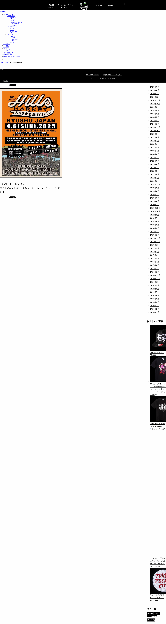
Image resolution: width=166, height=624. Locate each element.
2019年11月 (155, 184)
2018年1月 (154, 235)
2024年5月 (154, 117)
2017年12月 (155, 238)
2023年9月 (154, 134)
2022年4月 (154, 174)
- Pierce (12, 19)
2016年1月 (154, 312)
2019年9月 (154, 188)
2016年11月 (155, 279)
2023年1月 (154, 157)
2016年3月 (154, 305)
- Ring (12, 20)
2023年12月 (155, 127)
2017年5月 (154, 258)
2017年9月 (154, 248)
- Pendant (13, 17)
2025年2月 (154, 94)
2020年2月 (154, 181)
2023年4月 (154, 151)
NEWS (75, 5)
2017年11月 (155, 242)
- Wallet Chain (14, 23)
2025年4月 (154, 90)
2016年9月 (154, 285)
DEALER (98, 5)
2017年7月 (154, 252)
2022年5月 (154, 171)
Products (151, 620)
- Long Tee (13, 31)
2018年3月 (154, 231)
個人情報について (9, 54)
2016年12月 (155, 275)
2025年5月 (154, 87)
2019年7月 (154, 194)
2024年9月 (154, 107)
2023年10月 (155, 131)
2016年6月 (154, 295)
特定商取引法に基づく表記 (11, 56)
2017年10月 (155, 245)
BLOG (110, 5)
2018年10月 (155, 211)
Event (6, 81)
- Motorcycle (14, 39)
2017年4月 (154, 262)
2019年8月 (154, 191)
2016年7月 (154, 292)
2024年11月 (155, 100)
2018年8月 (154, 215)
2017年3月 (154, 265)
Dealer (150, 613)
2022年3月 (154, 178)
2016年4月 (154, 302)
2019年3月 (154, 205)
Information (152, 617)
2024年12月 (155, 97)
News (7, 62)
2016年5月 (154, 299)
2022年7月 (154, 168)
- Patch (12, 37)
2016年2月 (154, 309)
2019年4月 (154, 201)
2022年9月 (154, 161)
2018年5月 (154, 225)
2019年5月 (154, 198)
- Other (12, 42)
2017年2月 (154, 268)
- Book (12, 40)
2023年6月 (154, 144)
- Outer (12, 28)
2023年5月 (154, 147)
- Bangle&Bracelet (16, 22)
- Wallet (12, 36)
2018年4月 (154, 228)
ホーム (2, 62)
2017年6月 (154, 255)
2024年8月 (154, 110)
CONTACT (63, 7)
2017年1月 (154, 272)
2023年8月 (154, 137)
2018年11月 (155, 208)
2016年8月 (154, 289)
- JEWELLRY (11, 16)
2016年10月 (155, 282)
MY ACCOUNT (55, 4)
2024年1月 (154, 124)
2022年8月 (154, 164)
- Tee (11, 33)
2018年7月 (154, 218)
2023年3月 (154, 154)
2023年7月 (154, 141)
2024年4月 (154, 120)
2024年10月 (155, 104)
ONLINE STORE (51, 6)
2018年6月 (154, 221)
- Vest (12, 30)
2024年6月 (154, 114)
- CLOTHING (11, 27)
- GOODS (10, 34)
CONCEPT (6, 44)
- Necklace (13, 25)
